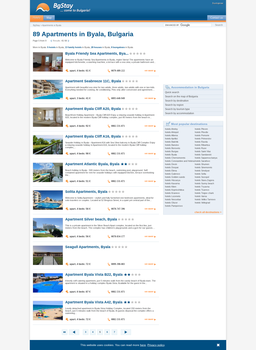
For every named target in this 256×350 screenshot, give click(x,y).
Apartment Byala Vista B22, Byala (94, 274)
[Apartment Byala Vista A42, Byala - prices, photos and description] (48, 319)
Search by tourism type (177, 109)
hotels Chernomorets (175, 158)
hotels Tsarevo (202, 190)
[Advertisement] (193, 54)
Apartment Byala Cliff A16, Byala (93, 136)
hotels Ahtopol (171, 132)
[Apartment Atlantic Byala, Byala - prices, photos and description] (48, 181)
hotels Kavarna (172, 183)
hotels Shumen (202, 164)
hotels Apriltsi (171, 138)
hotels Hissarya (172, 180)
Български (217, 3)
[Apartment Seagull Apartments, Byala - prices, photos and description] (48, 264)
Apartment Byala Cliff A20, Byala (93, 108)
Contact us (216, 17)
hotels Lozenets (172, 196)
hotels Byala (171, 154)
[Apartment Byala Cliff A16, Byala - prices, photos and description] (48, 153)
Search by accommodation (179, 113)
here (143, 345)
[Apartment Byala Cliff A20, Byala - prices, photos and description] (48, 126)
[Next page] (68, 40)
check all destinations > (208, 212)
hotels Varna (201, 196)
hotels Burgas (171, 151)
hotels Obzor (171, 202)
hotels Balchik (171, 142)
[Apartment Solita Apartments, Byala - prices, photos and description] (48, 209)
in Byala (55, 47)
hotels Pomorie (202, 135)
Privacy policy (155, 345)
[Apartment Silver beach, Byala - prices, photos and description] (48, 236)
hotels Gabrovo (172, 174)
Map (49, 17)
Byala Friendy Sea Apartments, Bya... (97, 53)
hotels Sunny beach (204, 183)
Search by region (174, 105)
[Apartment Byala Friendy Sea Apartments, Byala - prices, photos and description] (48, 70)
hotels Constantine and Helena (180, 161)
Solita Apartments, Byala (86, 191)
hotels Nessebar (173, 199)
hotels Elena (171, 170)
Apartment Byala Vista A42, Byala (93, 302)
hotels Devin (171, 164)
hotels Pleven (201, 129)
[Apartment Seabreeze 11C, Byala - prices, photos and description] (48, 98)
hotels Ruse (200, 148)
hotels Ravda (201, 142)
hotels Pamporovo (174, 206)
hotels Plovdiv (201, 132)
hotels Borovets (172, 148)
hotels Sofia (200, 174)
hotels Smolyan (202, 170)
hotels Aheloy (171, 129)
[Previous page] (51, 40)
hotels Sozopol (202, 177)
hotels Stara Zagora (204, 180)
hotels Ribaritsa (202, 145)
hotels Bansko (172, 145)
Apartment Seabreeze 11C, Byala (93, 81)
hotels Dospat (171, 167)
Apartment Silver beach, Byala (91, 219)
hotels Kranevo (172, 193)
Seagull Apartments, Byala (87, 246)
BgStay (36, 25)
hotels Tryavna (202, 186)
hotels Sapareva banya (206, 158)
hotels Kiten (170, 186)
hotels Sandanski (203, 154)
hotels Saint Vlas (203, 151)
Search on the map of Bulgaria (181, 96)
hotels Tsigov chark (204, 193)
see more (149, 70)
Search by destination (177, 100)
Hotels (36, 17)
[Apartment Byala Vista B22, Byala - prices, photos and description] (48, 292)
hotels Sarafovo (202, 161)
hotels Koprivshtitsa (174, 190)
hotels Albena (171, 135)
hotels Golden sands (175, 177)
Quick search (172, 92)
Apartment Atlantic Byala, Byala (92, 164)
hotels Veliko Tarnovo (205, 199)
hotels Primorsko (203, 138)
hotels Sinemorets (203, 167)
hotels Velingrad (202, 202)
